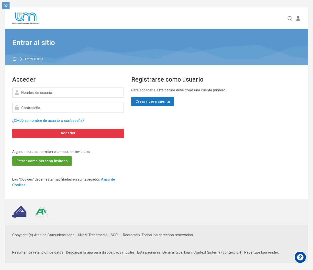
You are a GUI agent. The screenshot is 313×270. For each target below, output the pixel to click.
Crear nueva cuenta (152, 101)
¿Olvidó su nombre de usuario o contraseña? (48, 120)
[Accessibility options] (300, 257)
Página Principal (15, 59)
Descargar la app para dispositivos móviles (100, 252)
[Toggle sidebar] (6, 5)
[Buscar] (289, 18)
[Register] (298, 18)
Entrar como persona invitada (42, 161)
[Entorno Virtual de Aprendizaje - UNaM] (25, 18)
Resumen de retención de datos (38, 252)
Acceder (68, 133)
